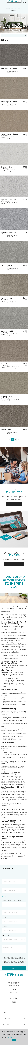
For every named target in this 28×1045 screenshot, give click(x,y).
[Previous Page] (9, 439)
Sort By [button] (22, 40)
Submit (14, 968)
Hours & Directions (14, 985)
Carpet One (4, 15)
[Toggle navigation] (2, 3)
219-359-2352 (14, 10)
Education (6, 1024)
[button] (20, 2)
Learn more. (9, 1037)
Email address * (5, 917)
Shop (4, 1012)
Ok (14, 1040)
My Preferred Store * (6, 935)
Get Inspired (6, 1018)
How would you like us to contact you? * (11, 900)
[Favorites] (23, 2)
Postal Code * (5, 926)
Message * (4, 944)
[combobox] (13, 35)
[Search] (26, 35)
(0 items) (25, 2)
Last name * (4, 886)
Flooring (11, 15)
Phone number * (6, 908)
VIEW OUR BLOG (12, 504)
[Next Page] (18, 439)
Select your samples (13, 564)
